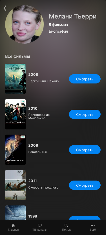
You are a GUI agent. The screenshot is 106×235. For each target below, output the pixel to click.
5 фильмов (58, 25)
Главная (13, 229)
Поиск (66, 229)
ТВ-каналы (39, 229)
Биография (58, 31)
